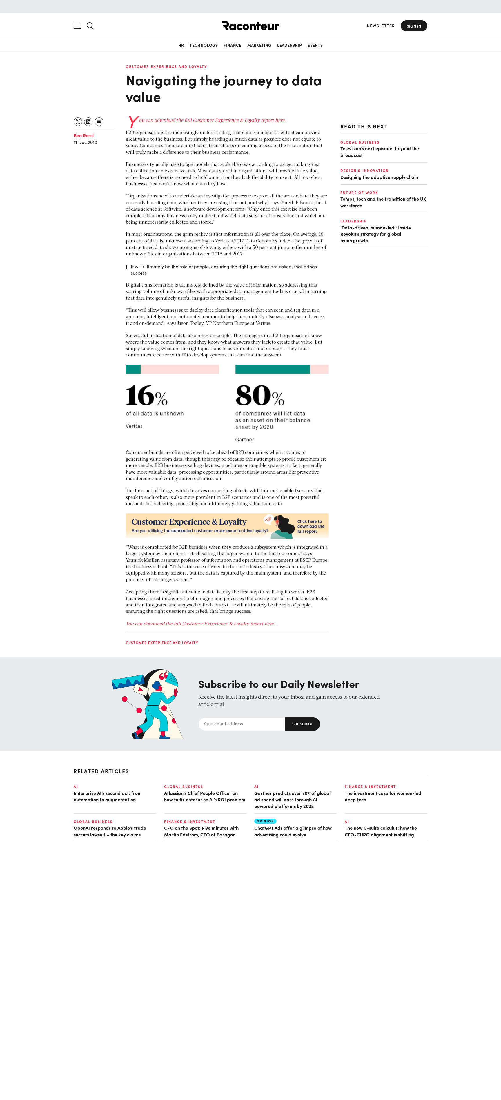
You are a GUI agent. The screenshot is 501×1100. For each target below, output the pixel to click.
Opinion (265, 821)
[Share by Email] (99, 121)
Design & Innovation (364, 170)
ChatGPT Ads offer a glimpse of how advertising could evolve (293, 830)
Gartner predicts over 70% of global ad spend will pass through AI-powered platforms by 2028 (292, 799)
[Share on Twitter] (78, 121)
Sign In (414, 26)
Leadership (289, 45)
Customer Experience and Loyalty (166, 66)
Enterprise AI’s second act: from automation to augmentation (108, 796)
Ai (76, 786)
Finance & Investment (370, 786)
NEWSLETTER (381, 25)
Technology (204, 45)
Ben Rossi (84, 135)
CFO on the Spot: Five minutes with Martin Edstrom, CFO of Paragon (201, 830)
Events (315, 45)
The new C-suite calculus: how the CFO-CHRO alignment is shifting (381, 830)
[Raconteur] (250, 25)
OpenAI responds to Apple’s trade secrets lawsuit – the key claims (110, 830)
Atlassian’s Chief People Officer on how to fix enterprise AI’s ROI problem (204, 796)
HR (181, 45)
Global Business (360, 142)
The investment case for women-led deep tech (383, 796)
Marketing (259, 45)
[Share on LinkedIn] (88, 121)
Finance (232, 45)
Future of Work (359, 192)
